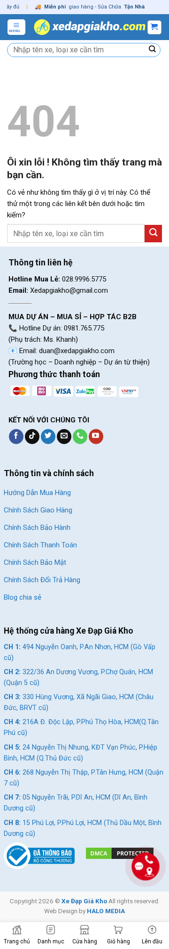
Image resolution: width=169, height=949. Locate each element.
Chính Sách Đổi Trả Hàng (42, 580)
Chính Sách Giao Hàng (38, 510)
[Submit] (152, 50)
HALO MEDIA (106, 911)
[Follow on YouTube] (96, 436)
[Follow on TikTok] (32, 436)
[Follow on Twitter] (48, 436)
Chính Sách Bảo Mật (35, 562)
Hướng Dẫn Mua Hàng (37, 492)
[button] (16, 26)
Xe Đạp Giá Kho (84, 901)
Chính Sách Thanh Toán (40, 545)
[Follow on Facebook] (16, 436)
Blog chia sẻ (22, 597)
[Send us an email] (64, 436)
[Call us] (80, 436)
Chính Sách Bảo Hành (37, 527)
